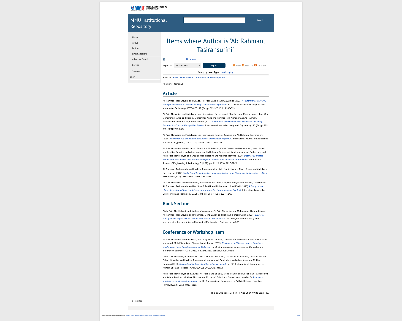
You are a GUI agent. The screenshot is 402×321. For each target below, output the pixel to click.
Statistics (136, 71)
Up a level (191, 59)
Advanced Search (140, 59)
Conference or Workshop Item (210, 77)
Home (135, 37)
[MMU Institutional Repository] (149, 14)
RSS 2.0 (262, 65)
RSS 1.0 (249, 65)
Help (298, 315)
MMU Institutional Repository (148, 23)
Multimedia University (159, 315)
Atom (238, 65)
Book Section (186, 77)
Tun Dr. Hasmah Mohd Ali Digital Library (141, 315)
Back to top (137, 301)
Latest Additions (139, 53)
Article (175, 77)
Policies (135, 48)
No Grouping (227, 72)
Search (259, 20)
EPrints (128, 315)
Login (132, 76)
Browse (135, 64)
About (135, 42)
